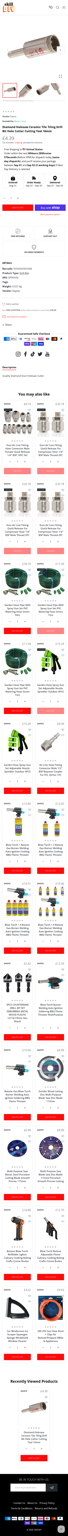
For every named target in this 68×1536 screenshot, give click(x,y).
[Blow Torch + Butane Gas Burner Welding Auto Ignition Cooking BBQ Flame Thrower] (17, 822)
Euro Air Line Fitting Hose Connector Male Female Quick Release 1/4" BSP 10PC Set (17, 450)
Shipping (18, 142)
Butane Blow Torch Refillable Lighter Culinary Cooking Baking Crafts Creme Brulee (17, 1256)
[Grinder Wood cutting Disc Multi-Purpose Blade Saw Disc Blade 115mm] (51, 1068)
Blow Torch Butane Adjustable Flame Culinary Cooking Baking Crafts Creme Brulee (50, 1256)
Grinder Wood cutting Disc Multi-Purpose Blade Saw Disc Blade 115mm (51, 1096)
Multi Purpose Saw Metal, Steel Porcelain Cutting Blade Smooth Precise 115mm (17, 1176)
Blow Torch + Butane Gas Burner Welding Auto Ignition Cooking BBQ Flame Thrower (17, 849)
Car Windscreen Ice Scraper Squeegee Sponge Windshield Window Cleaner (17, 1336)
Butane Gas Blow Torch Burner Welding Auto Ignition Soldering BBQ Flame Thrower (17, 1096)
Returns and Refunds (46, 1508)
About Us (32, 1503)
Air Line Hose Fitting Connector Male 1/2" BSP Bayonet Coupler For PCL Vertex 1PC (50, 769)
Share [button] (8, 324)
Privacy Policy (47, 1503)
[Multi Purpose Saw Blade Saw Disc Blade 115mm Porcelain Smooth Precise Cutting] (51, 1148)
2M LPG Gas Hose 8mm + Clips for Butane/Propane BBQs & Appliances (50, 1336)
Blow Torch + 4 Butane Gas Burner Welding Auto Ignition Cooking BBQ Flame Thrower (17, 929)
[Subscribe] (52, 1488)
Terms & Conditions (21, 1508)
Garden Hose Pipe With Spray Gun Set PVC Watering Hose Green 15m (51, 610)
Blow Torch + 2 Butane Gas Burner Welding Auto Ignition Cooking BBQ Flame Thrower (50, 849)
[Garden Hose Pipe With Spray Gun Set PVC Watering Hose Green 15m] (51, 582)
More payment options (50, 214)
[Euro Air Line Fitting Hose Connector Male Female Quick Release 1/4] (17, 422)
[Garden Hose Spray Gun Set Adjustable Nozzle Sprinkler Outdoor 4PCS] (51, 662)
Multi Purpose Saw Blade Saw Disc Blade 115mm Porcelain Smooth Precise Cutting (51, 1176)
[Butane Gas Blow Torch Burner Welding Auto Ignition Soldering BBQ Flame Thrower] (17, 1068)
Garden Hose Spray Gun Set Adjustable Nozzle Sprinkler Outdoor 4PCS (50, 688)
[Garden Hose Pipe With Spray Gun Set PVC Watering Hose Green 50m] (17, 582)
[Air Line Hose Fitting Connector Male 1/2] (51, 742)
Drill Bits (24, 273)
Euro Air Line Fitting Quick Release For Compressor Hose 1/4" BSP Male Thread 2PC (50, 450)
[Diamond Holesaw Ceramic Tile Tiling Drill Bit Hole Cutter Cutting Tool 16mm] (34, 1409)
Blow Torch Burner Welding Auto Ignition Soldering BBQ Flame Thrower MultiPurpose (50, 1009)
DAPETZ (7, 404)
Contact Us (19, 1503)
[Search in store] (57, 7)
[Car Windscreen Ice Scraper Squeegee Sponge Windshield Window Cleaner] (17, 1308)
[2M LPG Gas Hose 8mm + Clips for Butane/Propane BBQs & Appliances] (51, 1308)
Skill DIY (37, 1529)
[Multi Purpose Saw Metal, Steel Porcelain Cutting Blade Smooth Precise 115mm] (17, 1148)
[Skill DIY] (8, 7)
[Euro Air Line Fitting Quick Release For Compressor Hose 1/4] (51, 422)
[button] (60, 50)
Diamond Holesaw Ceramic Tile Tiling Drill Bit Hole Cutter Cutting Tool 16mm (34, 1437)
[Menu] (64, 7)
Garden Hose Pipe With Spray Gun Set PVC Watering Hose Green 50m (17, 610)
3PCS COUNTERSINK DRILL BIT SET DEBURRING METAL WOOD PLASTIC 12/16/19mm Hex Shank (17, 1013)
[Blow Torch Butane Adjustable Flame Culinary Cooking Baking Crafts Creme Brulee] (51, 1228)
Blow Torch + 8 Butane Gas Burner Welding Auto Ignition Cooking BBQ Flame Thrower (50, 929)
